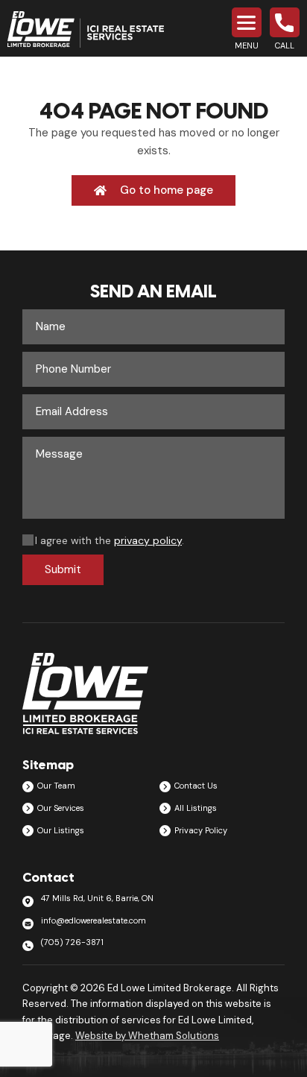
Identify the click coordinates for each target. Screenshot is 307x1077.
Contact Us (196, 785)
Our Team (56, 785)
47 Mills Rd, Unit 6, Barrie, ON (97, 898)
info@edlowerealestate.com (93, 920)
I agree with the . (109, 540)
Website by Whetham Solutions (147, 1035)
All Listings (195, 808)
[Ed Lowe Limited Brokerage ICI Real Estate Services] (85, 29)
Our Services (60, 808)
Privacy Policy (200, 830)
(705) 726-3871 (72, 942)
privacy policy (148, 540)
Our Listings (60, 830)
